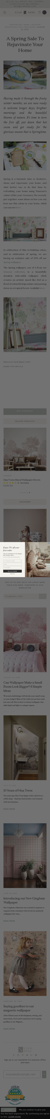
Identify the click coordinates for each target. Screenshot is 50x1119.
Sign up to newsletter (12, 571)
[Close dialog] (49, 543)
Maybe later (12, 573)
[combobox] (12, 561)
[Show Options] (20, 561)
